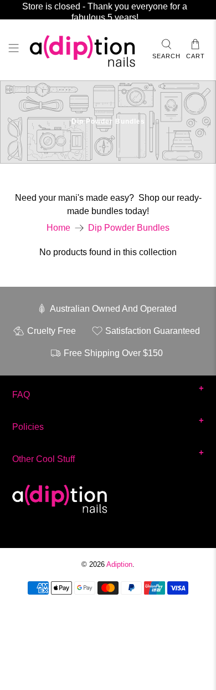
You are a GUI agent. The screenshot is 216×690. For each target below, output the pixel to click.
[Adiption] (85, 50)
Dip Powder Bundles (128, 228)
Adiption (119, 564)
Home (58, 228)
